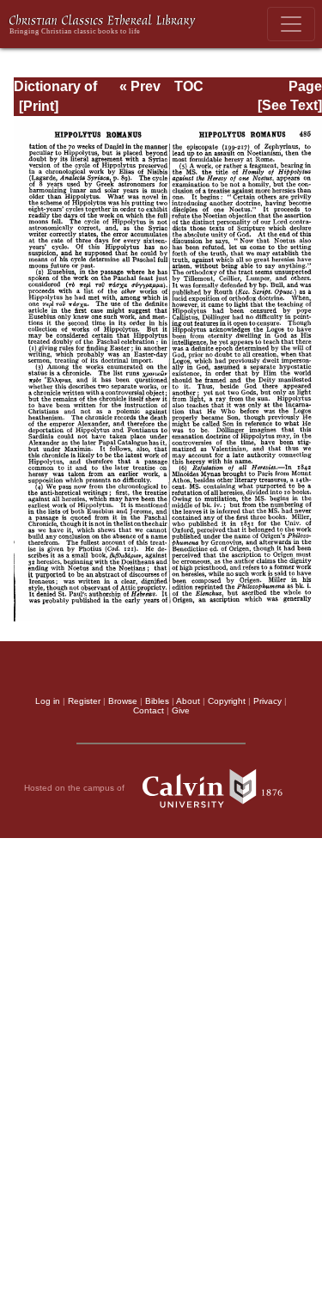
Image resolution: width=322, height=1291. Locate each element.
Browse (122, 701)
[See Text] (290, 105)
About (188, 701)
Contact (148, 710)
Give (181, 710)
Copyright (227, 701)
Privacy (267, 701)
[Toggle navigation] (291, 24)
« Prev (140, 86)
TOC (189, 86)
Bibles (157, 701)
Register (84, 701)
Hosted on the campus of (75, 787)
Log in (47, 701)
